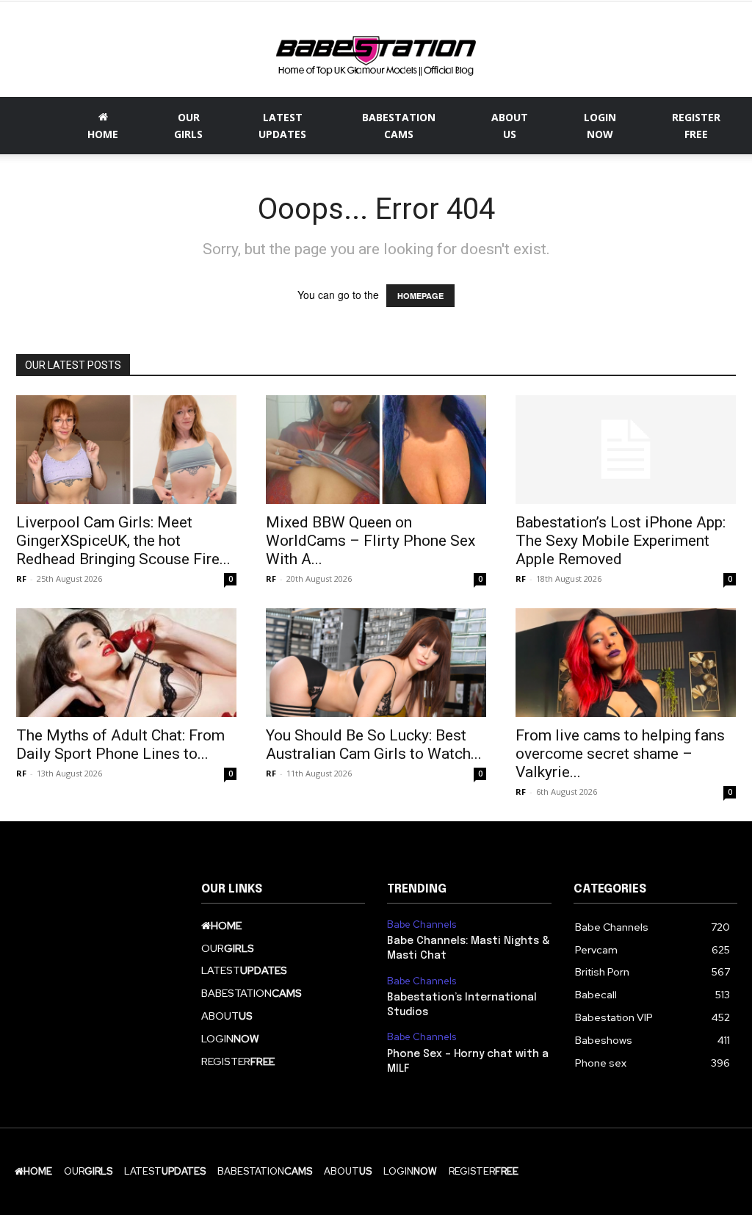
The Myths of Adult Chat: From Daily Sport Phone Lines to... (120, 744)
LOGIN (600, 125)
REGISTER (696, 125)
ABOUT (509, 125)
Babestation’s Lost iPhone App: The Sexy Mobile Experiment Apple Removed (621, 540)
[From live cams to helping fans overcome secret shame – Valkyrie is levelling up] (626, 662)
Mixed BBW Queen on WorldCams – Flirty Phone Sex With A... (370, 540)
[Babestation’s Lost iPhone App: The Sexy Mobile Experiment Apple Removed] (626, 449)
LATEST (282, 125)
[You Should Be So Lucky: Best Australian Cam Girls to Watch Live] (376, 662)
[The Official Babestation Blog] (376, 51)
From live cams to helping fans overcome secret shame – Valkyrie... (620, 754)
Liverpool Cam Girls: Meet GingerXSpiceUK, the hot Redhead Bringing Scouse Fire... (123, 540)
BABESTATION (398, 125)
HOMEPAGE (420, 295)
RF (21, 578)
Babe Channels (421, 925)
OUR (188, 125)
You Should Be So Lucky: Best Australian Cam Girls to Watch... (374, 744)
